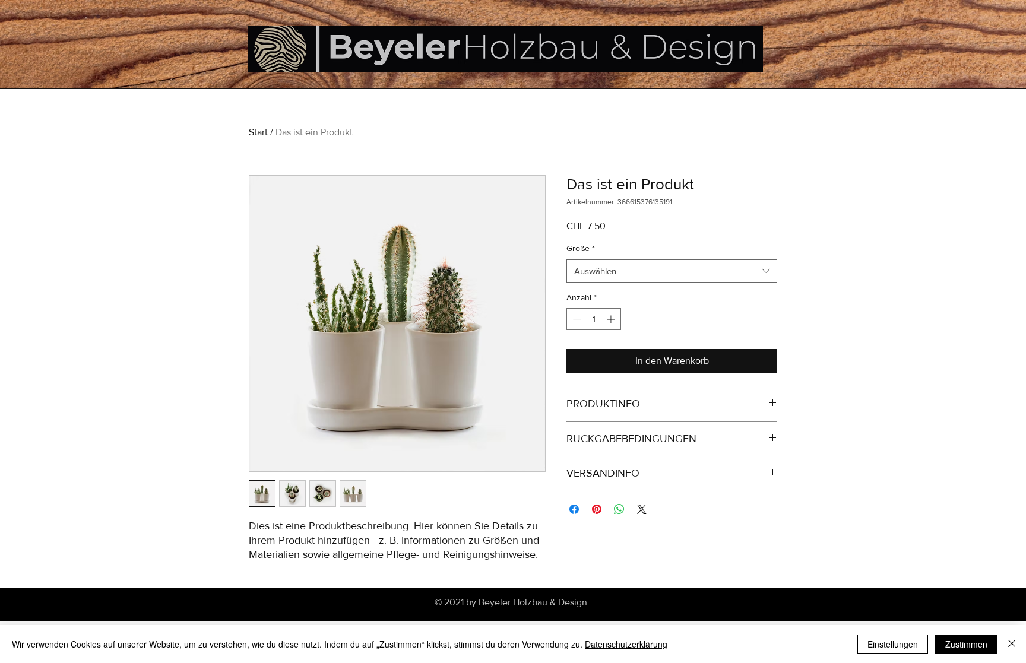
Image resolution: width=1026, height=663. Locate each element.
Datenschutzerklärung (626, 644)
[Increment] (611, 319)
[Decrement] (575, 319)
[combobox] (671, 271)
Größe (580, 248)
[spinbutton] (593, 319)
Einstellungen (892, 644)
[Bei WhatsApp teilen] (619, 509)
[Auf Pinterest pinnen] (597, 509)
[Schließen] (1012, 644)
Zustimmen (966, 644)
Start (258, 132)
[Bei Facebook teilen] (574, 509)
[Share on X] (642, 509)
